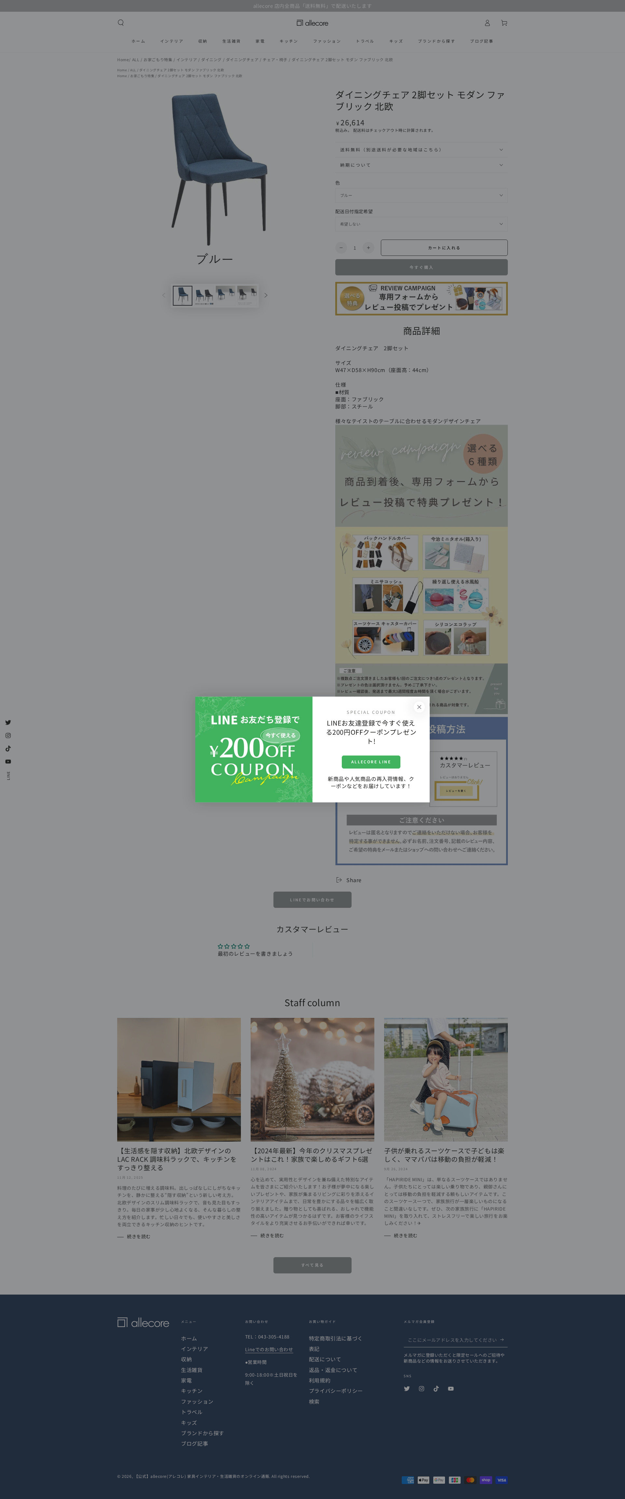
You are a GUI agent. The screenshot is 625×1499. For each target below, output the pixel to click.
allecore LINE (371, 761)
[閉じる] (419, 707)
